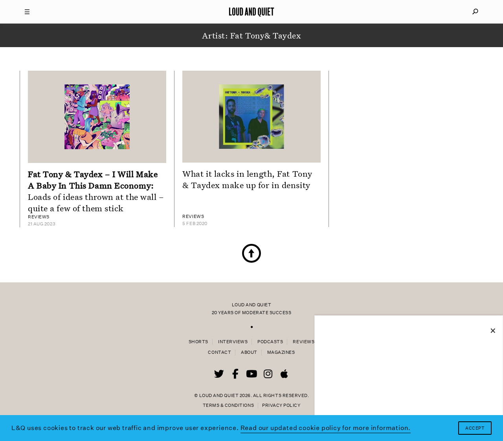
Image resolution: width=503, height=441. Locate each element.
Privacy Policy (281, 405)
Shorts (198, 342)
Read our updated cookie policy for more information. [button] (325, 428)
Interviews (233, 342)
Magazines (281, 352)
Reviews (303, 342)
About (249, 352)
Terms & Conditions (228, 405)
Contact (219, 352)
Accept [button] (475, 428)
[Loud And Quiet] (251, 11)
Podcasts (270, 342)
